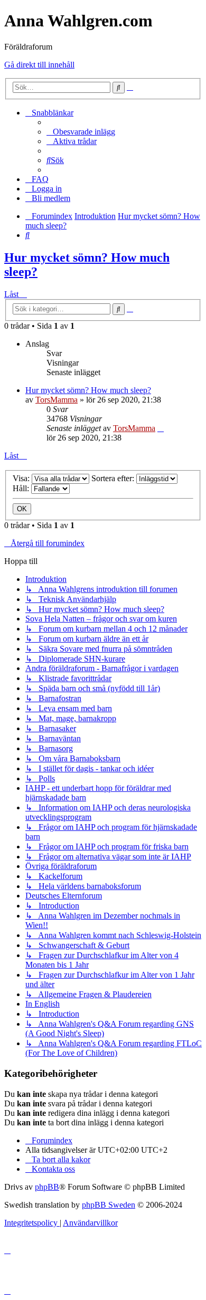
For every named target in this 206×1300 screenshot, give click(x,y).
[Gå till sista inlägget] (160, 428)
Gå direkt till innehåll (39, 64)
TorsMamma (56, 399)
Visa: (22, 478)
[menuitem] (80, 131)
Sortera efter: (113, 478)
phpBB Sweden (108, 1204)
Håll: (22, 488)
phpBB (47, 1186)
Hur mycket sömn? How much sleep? (88, 390)
